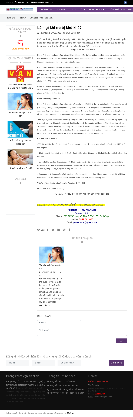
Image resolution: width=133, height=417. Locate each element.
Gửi (121, 341)
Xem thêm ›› (44, 305)
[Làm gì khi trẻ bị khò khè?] (19, 9)
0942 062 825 (23, 2)
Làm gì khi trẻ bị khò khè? (20, 168)
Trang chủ (10, 18)
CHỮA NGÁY (114, 9)
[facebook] (126, 2)
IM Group (71, 413)
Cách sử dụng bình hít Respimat (20, 142)
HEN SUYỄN (77, 9)
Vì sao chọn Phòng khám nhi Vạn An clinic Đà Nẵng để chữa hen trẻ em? (20, 87)
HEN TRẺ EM (96, 9)
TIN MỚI (22, 18)
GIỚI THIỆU (61, 9)
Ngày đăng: (44, 33)
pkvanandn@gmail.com (43, 2)
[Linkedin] (58, 229)
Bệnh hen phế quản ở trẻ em (50, 267)
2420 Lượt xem (72, 33)
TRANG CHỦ (45, 9)
